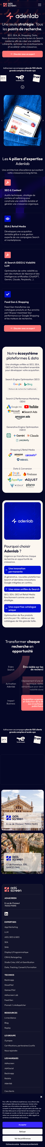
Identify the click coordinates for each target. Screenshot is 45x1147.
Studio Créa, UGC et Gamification (19, 962)
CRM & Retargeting (13, 957)
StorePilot (9, 985)
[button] (41, 1097)
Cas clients (9, 1091)
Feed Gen (8, 1000)
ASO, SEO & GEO (12, 937)
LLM (6, 932)
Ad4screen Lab (11, 995)
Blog (6, 1023)
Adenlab (8, 1083)
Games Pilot (9, 990)
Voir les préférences (22, 1138)
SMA (6, 947)
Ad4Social (9, 1068)
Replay (7, 1028)
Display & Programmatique (16, 952)
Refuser (22, 1131)
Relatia (7, 1078)
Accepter (22, 1124)
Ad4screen (9, 1063)
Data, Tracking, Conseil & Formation (20, 967)
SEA (6, 942)
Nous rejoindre (10, 1050)
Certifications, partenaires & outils (19, 1045)
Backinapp (9, 980)
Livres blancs (10, 1018)
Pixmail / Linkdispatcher (15, 1005)
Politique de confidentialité (29, 1144)
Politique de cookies (12, 1144)
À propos (8, 1040)
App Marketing (11, 927)
